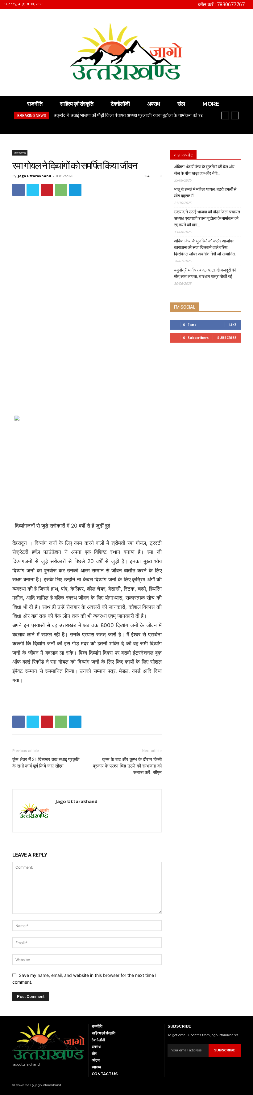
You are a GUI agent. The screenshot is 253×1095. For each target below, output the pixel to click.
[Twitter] (33, 190)
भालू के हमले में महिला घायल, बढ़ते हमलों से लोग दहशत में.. (205, 192)
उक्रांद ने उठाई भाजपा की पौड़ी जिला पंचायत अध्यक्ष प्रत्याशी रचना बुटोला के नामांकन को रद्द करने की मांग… (207, 218)
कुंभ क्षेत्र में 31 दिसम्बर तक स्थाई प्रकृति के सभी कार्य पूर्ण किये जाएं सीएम (45, 763)
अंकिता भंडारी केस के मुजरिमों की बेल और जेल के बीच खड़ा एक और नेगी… (204, 170)
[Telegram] (75, 190)
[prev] (225, 115)
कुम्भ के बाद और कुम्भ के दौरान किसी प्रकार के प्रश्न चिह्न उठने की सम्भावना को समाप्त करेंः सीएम (127, 766)
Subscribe (226, 337)
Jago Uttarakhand (34, 175)
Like (232, 324)
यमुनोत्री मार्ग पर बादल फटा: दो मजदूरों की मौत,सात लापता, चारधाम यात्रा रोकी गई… (205, 273)
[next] (235, 115)
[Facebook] (18, 190)
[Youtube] (21, 1072)
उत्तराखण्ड (20, 153)
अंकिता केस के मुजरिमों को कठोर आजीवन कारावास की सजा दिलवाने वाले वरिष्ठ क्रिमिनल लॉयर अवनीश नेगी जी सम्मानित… (206, 247)
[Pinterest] (47, 190)
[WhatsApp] (61, 190)
